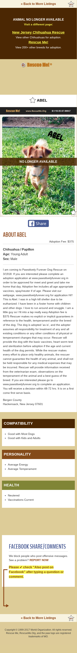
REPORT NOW (39, 560)
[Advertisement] (38, 80)
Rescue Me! (38, 42)
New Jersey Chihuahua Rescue (38, 32)
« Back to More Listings (38, 4)
